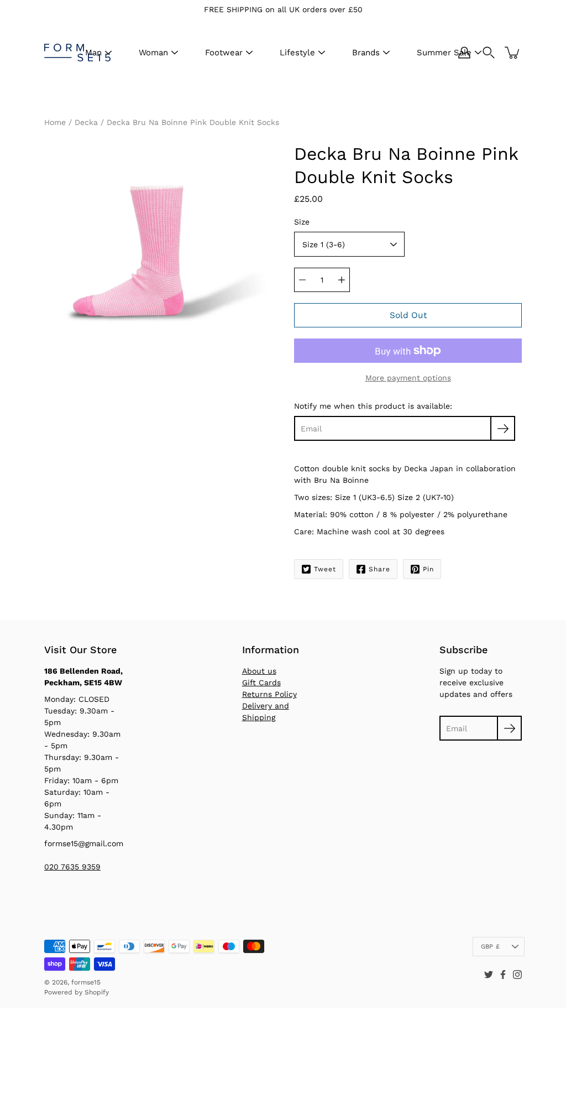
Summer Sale (444, 53)
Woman (153, 53)
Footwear (224, 53)
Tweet (325, 569)
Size (302, 221)
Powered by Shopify (76, 992)
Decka (86, 122)
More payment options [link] (408, 377)
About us (259, 670)
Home (55, 122)
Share (379, 569)
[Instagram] (517, 974)
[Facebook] (503, 974)
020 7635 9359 (72, 866)
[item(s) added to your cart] (513, 52)
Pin (428, 569)
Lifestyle (297, 53)
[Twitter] (488, 974)
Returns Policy (269, 694)
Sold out (408, 315)
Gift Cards (261, 682)
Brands (366, 53)
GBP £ (490, 946)
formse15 (86, 982)
